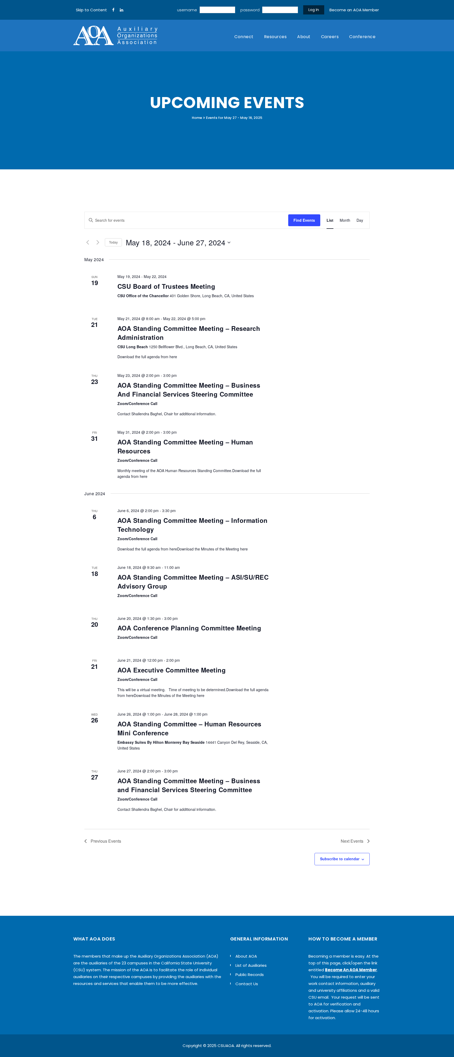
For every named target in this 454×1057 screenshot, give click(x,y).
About (304, 37)
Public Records (249, 974)
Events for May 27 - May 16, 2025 (234, 117)
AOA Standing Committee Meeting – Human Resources (185, 446)
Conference (362, 37)
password (250, 10)
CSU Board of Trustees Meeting (166, 286)
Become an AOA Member (354, 10)
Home (197, 117)
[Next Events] (98, 242)
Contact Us (246, 984)
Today (113, 242)
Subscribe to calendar (339, 858)
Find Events (304, 220)
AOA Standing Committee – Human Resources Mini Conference (189, 728)
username (187, 10)
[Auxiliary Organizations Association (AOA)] (115, 35)
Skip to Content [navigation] (91, 10)
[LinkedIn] (121, 10)
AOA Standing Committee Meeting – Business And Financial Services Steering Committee (188, 389)
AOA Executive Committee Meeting (171, 669)
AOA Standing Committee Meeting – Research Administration (188, 333)
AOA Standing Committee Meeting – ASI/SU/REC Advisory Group (193, 581)
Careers (330, 37)
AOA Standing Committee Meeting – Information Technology (192, 525)
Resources (275, 37)
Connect (244, 37)
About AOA (246, 956)
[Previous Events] (87, 242)
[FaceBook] (113, 10)
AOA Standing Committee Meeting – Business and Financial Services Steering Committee (188, 785)
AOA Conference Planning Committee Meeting (189, 627)
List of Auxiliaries (251, 965)
